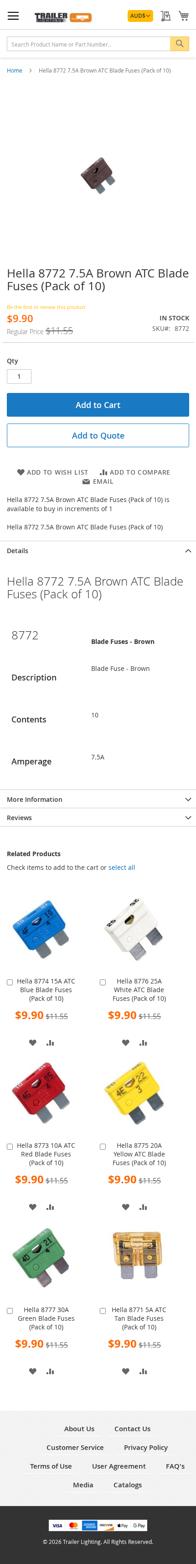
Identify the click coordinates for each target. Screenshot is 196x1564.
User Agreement (119, 1466)
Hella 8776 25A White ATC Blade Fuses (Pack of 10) (139, 990)
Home (15, 70)
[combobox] (98, 44)
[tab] (98, 550)
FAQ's (175, 1466)
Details (17, 550)
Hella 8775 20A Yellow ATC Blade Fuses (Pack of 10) (139, 1154)
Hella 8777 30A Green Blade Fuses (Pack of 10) (46, 1318)
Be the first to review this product (46, 306)
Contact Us (132, 1428)
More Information (34, 799)
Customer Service (75, 1447)
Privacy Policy (146, 1447)
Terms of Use (51, 1466)
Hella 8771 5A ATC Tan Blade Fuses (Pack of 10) (139, 1318)
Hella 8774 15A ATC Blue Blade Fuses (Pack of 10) (46, 990)
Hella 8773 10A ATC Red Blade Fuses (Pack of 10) (46, 1154)
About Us (79, 1428)
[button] (140, 16)
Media (83, 1485)
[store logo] (61, 16)
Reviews (19, 817)
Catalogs (127, 1485)
